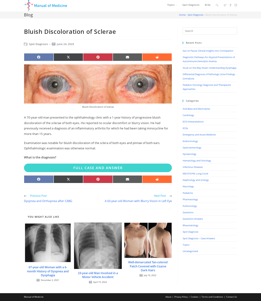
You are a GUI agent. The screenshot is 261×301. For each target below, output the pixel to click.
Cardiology (188, 115)
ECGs (185, 128)
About (168, 296)
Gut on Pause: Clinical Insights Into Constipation (208, 50)
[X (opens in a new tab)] (225, 5)
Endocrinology (190, 141)
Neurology (188, 186)
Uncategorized (190, 251)
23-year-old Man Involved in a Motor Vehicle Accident (98, 275)
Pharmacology (190, 199)
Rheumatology (190, 225)
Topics (186, 244)
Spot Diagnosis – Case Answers (199, 238)
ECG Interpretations (193, 121)
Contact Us (231, 296)
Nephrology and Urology (196, 180)
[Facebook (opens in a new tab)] (230, 5)
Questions (188, 212)
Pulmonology (190, 206)
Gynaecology (189, 154)
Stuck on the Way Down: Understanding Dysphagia (209, 67)
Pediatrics (188, 193)
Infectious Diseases (193, 167)
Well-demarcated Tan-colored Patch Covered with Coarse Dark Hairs (148, 266)
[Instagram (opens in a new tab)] (235, 5)
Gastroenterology (192, 147)
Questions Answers (193, 218)
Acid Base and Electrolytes (196, 108)
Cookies (195, 296)
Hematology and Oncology (197, 160)
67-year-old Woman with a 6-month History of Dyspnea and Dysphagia (48, 271)
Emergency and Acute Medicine (199, 134)
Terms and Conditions (212, 296)
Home (182, 14)
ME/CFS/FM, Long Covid (195, 173)
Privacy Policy (181, 296)
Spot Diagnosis (195, 14)
